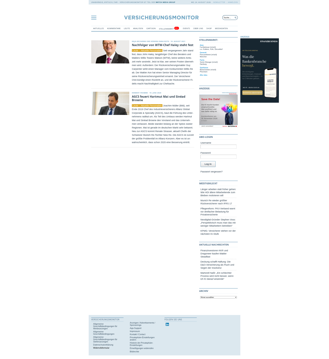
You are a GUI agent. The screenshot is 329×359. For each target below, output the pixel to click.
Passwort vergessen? (211, 171)
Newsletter (219, 2)
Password (205, 152)
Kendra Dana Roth (160, 41)
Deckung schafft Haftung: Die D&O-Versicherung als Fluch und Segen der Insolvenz (217, 264)
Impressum (135, 331)
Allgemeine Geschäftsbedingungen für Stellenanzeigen (105, 339)
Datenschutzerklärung (103, 345)
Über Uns (198, 28)
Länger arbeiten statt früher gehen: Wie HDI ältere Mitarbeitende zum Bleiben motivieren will (218, 192)
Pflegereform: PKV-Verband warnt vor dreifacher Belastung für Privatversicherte (217, 211)
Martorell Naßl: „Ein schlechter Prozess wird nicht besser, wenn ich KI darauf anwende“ (217, 276)
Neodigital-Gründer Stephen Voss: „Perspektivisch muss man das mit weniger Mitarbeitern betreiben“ (218, 222)
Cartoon (151, 28)
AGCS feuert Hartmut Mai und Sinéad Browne (158, 98)
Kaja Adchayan (139, 41)
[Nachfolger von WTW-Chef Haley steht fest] (110, 51)
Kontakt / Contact (137, 334)
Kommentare (114, 28)
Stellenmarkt (168, 28)
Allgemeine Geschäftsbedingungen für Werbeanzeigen (105, 326)
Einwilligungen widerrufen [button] (142, 348)
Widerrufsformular (101, 348)
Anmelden (233, 2)
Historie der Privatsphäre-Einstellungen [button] (141, 344)
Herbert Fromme (140, 93)
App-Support (135, 328)
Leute (127, 28)
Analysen (138, 28)
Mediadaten (221, 28)
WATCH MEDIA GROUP (165, 2)
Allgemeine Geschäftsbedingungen (103, 333)
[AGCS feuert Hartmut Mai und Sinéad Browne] (110, 103)
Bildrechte (134, 352)
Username (205, 142)
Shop (209, 28)
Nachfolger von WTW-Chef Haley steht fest (162, 45)
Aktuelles (98, 28)
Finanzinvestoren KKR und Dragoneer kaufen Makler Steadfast (214, 253)
